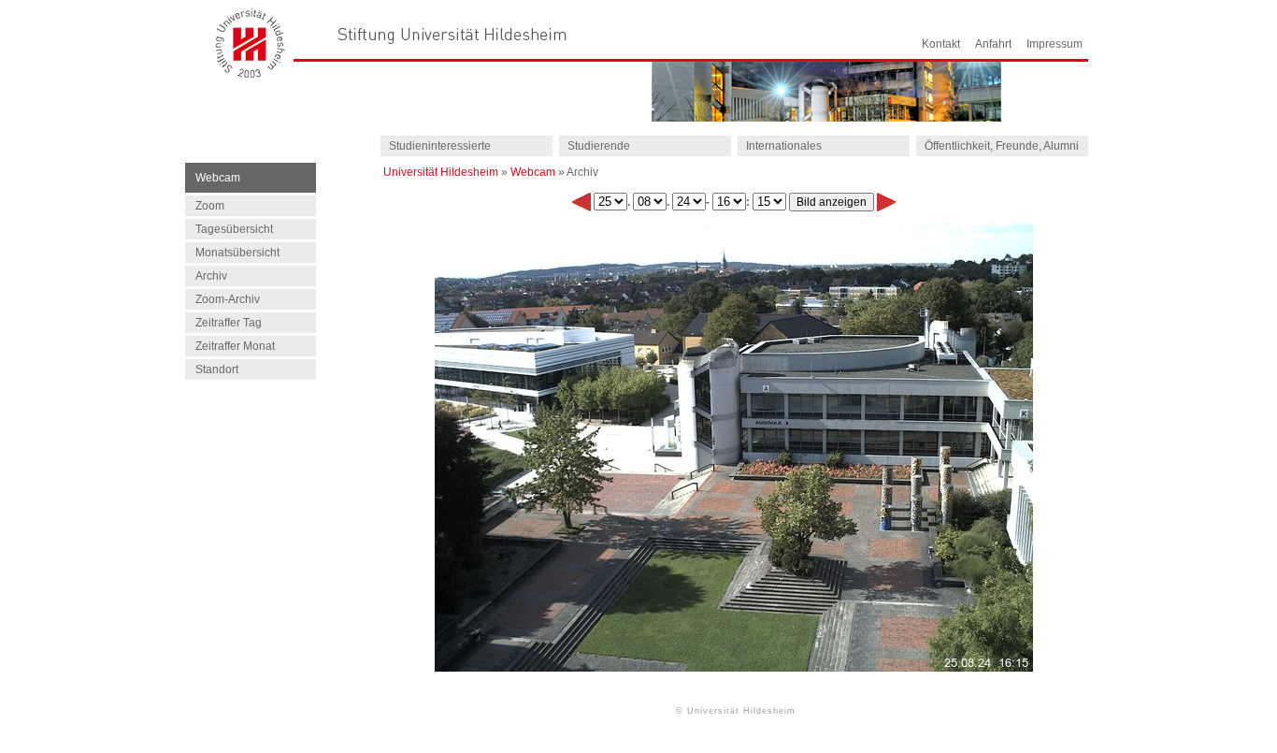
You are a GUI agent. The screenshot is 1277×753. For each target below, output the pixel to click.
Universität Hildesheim (440, 172)
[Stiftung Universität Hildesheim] (452, 34)
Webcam (532, 172)
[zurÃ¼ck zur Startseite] (250, 73)
